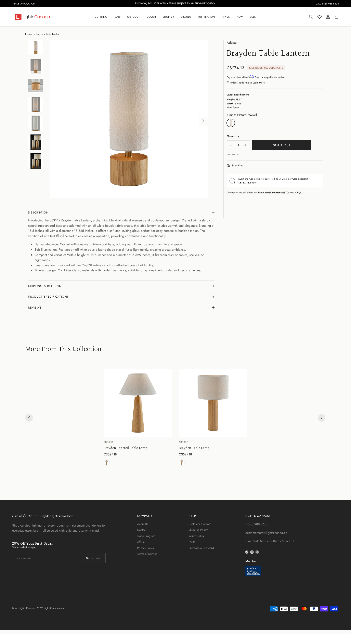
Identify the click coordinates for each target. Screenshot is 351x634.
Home (28, 34)
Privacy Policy (145, 548)
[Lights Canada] (32, 17)
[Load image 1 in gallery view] (129, 119)
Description (38, 212)
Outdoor (133, 17)
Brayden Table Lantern (48, 34)
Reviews (35, 308)
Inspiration (206, 17)
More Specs (233, 107)
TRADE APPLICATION (23, 3)
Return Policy (196, 536)
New (240, 17)
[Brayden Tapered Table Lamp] (138, 403)
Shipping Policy (198, 530)
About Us (142, 524)
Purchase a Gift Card (201, 548)
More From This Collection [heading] (63, 349)
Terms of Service (147, 554)
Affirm (141, 542)
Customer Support (199, 524)
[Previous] (29, 418)
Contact (141, 530)
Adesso (232, 42)
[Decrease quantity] (230, 145)
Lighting (101, 17)
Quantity (233, 136)
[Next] (321, 418)
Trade (226, 17)
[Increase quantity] (246, 145)
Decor (151, 17)
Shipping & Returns (44, 286)
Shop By (168, 17)
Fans (117, 17)
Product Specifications (48, 297)
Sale (252, 17)
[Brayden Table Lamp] (213, 403)
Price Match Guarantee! (271, 192)
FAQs (191, 542)
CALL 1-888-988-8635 (327, 3)
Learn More (259, 83)
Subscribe (93, 558)
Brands (186, 17)
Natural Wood (107, 463)
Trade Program (146, 536)
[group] (138, 418)
